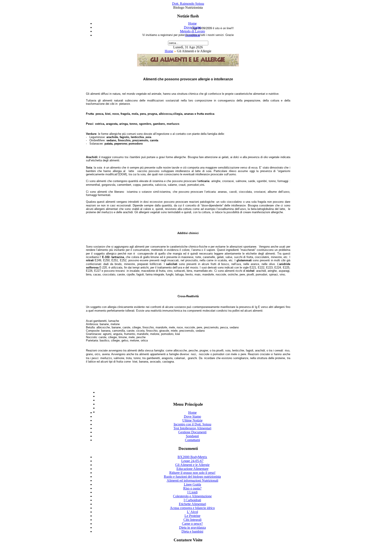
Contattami (192, 35)
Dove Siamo (192, 27)
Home (192, 23)
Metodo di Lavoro (192, 31)
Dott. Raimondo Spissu (188, 3)
